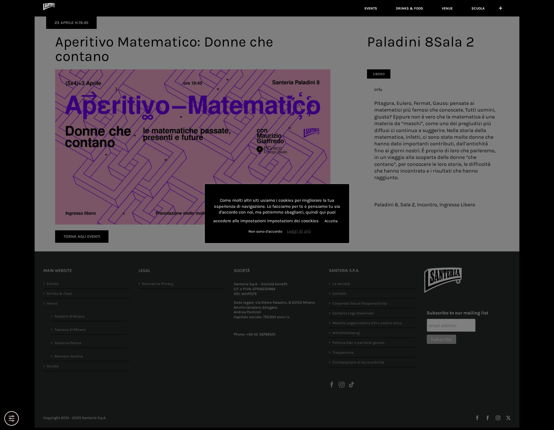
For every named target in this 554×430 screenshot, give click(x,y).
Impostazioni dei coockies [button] (293, 220)
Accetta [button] (331, 221)
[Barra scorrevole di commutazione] (501, 8)
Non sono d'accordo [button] (265, 231)
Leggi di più (299, 231)
